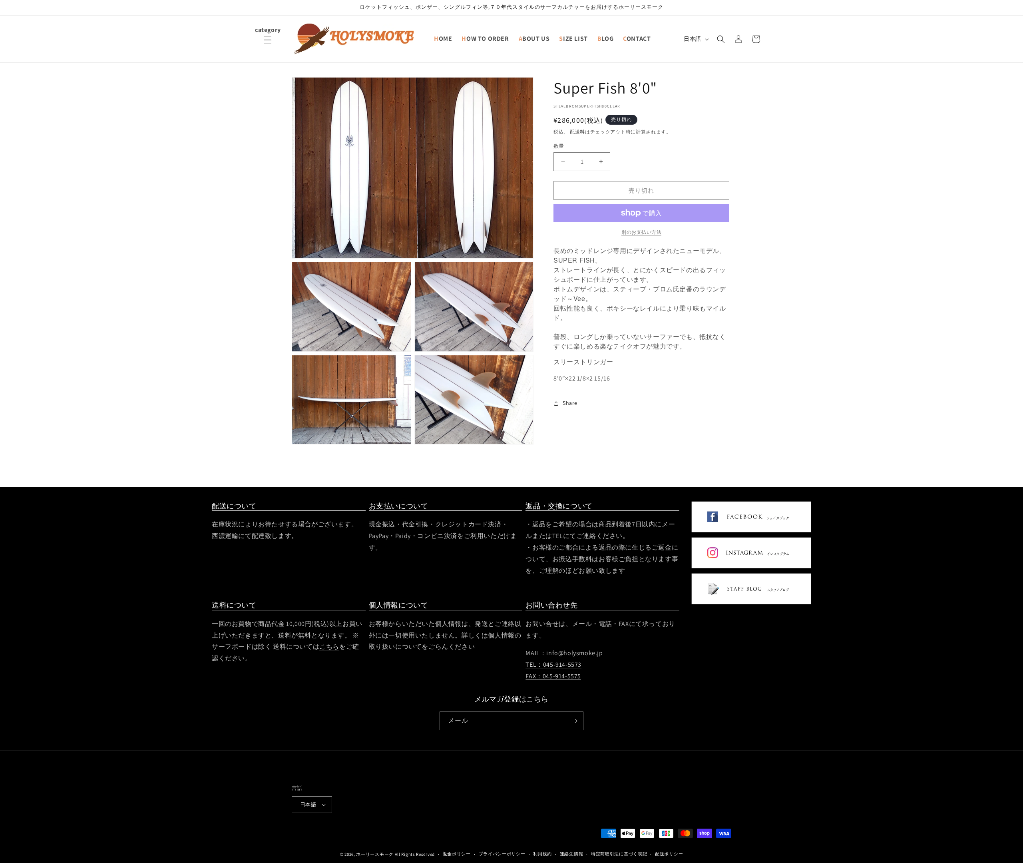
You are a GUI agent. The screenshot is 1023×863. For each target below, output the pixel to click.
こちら (329, 646)
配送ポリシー (669, 854)
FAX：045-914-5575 (553, 676)
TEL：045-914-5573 (553, 664)
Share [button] (570, 403)
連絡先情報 (571, 854)
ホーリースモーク (375, 854)
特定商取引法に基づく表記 (619, 854)
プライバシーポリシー (502, 854)
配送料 (577, 132)
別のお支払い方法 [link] (641, 232)
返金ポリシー (457, 854)
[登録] (574, 721)
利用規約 (542, 854)
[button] (268, 45)
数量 (558, 145)
